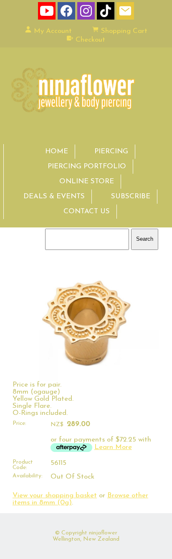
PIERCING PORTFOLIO (87, 166)
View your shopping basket (55, 495)
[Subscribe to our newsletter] (125, 12)
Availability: (28, 476)
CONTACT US (86, 211)
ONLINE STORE (86, 181)
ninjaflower (103, 533)
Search (144, 239)
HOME (56, 151)
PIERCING (111, 151)
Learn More (113, 447)
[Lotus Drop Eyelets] (86, 379)
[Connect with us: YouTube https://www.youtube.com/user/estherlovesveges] (47, 12)
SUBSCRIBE (130, 196)
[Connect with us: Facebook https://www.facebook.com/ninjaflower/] (66, 12)
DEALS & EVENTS (54, 196)
